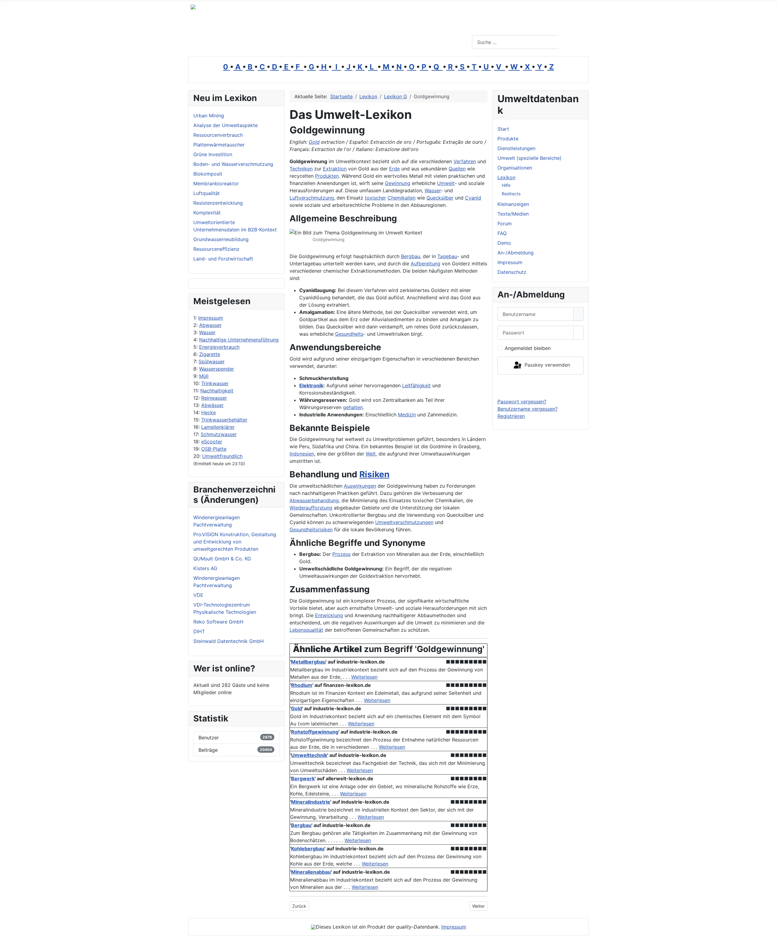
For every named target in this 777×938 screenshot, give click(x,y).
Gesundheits (349, 334)
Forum (504, 223)
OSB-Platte (213, 449)
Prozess (341, 554)
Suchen (573, 42)
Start (503, 129)
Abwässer (212, 405)
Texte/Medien (513, 214)
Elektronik (311, 385)
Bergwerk (303, 778)
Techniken (301, 169)
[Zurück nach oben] (769, 930)
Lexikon (506, 177)
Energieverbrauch (219, 347)
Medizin (407, 415)
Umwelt (446, 183)
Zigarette (209, 354)
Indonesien (302, 454)
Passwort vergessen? (521, 401)
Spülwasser (211, 361)
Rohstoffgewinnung (314, 732)
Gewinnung (397, 183)
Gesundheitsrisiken (311, 529)
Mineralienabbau (311, 872)
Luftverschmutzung (312, 198)
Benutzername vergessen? (527, 409)
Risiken (374, 474)
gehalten (353, 407)
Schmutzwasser (219, 434)
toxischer (375, 198)
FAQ (502, 233)
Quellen (457, 169)
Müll (204, 376)
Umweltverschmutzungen (404, 522)
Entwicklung (329, 615)
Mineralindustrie (310, 802)
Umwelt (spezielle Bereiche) (529, 158)
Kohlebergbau (307, 849)
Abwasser (210, 325)
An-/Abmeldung (515, 253)
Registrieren (511, 416)
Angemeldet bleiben (528, 348)
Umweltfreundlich (222, 456)
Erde (394, 169)
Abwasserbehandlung (314, 500)
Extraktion (335, 169)
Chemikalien (402, 198)
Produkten (327, 176)
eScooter (211, 442)
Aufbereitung (425, 264)
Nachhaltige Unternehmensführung (239, 340)
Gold (314, 142)
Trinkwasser (215, 383)
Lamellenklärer (218, 427)
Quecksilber (439, 198)
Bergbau (410, 256)
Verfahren (464, 161)
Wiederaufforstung (311, 508)
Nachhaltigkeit (216, 391)
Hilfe (506, 185)
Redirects (511, 193)
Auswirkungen (360, 486)
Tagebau (447, 256)
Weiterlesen (364, 677)
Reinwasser (214, 398)
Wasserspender (216, 369)
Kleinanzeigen (513, 204)
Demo (504, 243)
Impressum (210, 318)
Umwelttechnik (309, 755)
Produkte (507, 139)
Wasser (207, 332)
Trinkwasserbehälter (224, 420)
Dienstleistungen (516, 148)
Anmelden (540, 386)
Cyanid (473, 198)
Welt (371, 454)
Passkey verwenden (546, 365)
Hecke (208, 412)
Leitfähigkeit (416, 385)
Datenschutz (511, 272)
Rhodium (301, 685)
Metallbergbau (308, 662)
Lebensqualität (306, 630)
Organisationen (514, 168)
